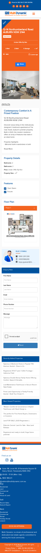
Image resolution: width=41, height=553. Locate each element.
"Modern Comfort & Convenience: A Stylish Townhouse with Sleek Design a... (18, 408)
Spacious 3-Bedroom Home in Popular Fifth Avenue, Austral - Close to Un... (18, 365)
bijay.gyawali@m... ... (27, 262)
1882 (7, 54)
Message (6, 314)
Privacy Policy (10, 548)
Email (5, 295)
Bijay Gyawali (21, 251)
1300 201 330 (24, 256)
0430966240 (24, 259)
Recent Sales (4, 503)
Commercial (4, 491)
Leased (2, 521)
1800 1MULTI (7, 478)
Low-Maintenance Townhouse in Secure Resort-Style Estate (20, 386)
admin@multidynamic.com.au (14, 481)
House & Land (5, 496)
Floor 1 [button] (8, 208)
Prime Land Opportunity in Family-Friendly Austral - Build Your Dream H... (18, 393)
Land (1, 489)
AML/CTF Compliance (12, 551)
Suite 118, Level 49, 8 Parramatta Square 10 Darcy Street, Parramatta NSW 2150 (19, 470)
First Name (7, 276)
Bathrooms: (8, 167)
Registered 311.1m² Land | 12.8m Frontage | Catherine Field (18, 372)
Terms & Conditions (29, 551)
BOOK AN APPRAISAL (16, 526)
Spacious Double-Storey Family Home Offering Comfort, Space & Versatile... (19, 379)
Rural (2, 494)
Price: (6, 170)
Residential (4, 487)
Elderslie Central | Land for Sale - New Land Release (18, 426)
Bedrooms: (8, 163)
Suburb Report (5, 505)
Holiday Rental (5, 519)
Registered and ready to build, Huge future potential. (18, 433)
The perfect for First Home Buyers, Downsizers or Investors (20, 415)
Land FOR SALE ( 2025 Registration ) (16, 421)
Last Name (7, 286)
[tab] (20, 208)
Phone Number (8, 305)
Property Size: (9, 173)
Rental (2, 517)
